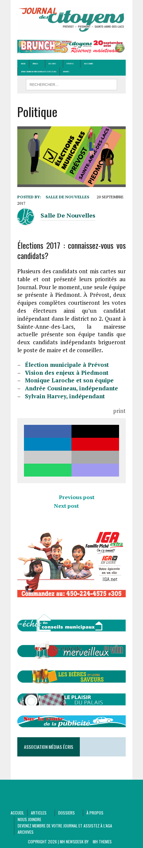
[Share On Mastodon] (95, 470)
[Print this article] (95, 457)
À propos (70, 63)
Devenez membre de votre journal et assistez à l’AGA (38, 71)
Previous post (76, 497)
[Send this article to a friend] (48, 457)
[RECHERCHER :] (71, 84)
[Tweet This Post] (95, 431)
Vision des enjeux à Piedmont (66, 372)
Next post (66, 505)
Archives (66, 71)
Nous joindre (88, 63)
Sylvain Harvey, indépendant (65, 396)
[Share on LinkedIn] (48, 444)
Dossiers (52, 63)
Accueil (23, 63)
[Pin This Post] (95, 444)
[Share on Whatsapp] (48, 470)
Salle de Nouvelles (67, 196)
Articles (35, 63)
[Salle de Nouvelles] (25, 221)
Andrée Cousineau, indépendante (71, 388)
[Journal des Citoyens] (71, 20)
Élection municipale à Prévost (67, 364)
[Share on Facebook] (48, 431)
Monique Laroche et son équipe (69, 380)
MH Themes (102, 841)
